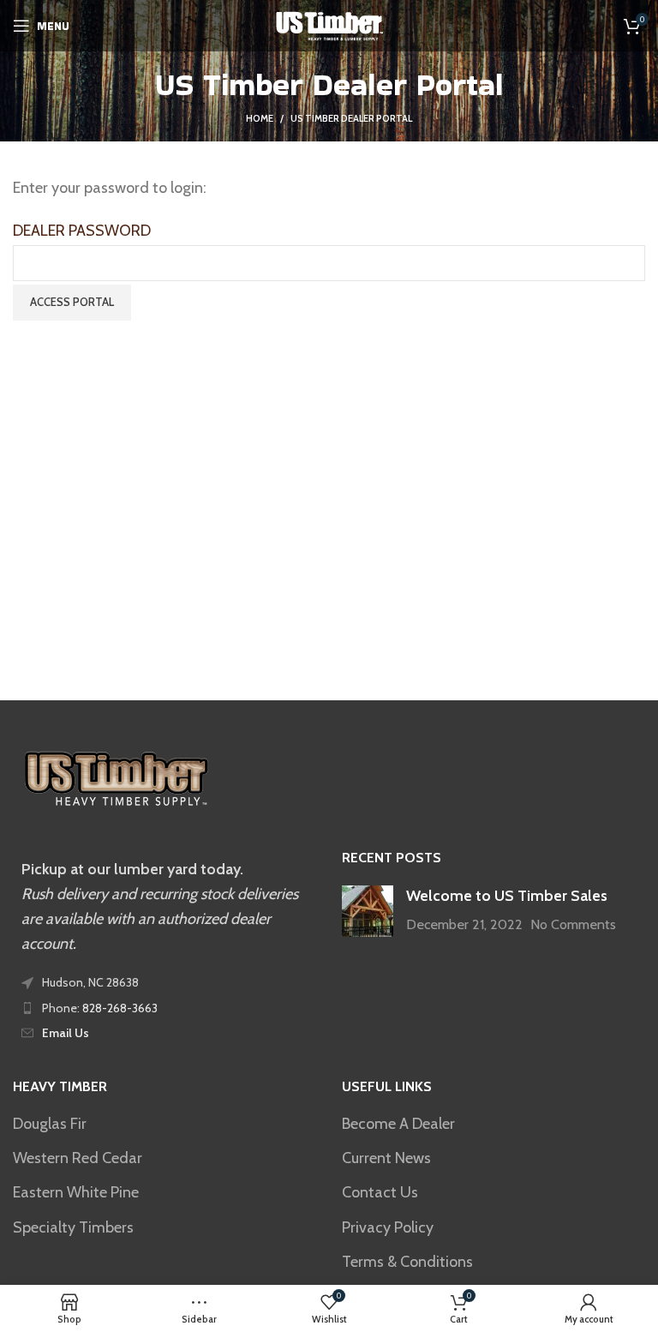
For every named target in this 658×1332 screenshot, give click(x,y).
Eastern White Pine (76, 1192)
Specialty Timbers (73, 1227)
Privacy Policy (388, 1227)
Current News (386, 1158)
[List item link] (164, 1008)
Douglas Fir (50, 1123)
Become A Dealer (398, 1123)
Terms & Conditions (407, 1261)
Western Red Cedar (77, 1158)
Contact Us (380, 1192)
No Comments (573, 924)
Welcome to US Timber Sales (506, 895)
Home (259, 118)
